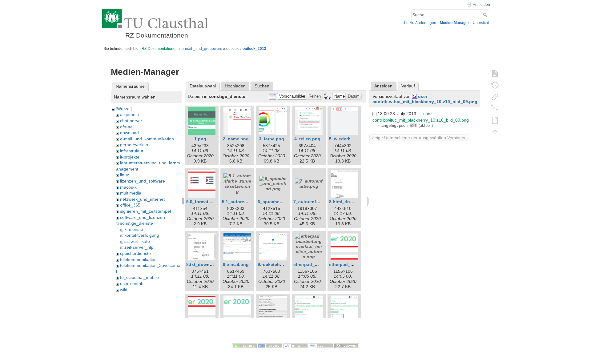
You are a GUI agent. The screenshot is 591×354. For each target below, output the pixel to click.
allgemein (129, 114)
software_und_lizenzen (142, 217)
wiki (123, 289)
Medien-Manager (454, 23)
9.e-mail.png (236, 264)
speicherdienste (135, 253)
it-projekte (129, 157)
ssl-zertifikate (137, 241)
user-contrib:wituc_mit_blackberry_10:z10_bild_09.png (424, 99)
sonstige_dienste (136, 223)
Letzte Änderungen (420, 23)
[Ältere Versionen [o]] (495, 85)
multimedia (130, 193)
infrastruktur (131, 150)
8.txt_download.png (207, 264)
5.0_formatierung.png (208, 201)
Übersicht (481, 23)
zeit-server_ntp (139, 247)
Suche (486, 15)
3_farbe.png (271, 138)
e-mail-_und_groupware (202, 48)
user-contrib (131, 283)
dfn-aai (127, 126)
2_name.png (236, 138)
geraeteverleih (134, 144)
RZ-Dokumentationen (160, 48)
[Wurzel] (124, 108)
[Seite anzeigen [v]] (495, 73)
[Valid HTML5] (295, 346)
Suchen (262, 85)
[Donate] (244, 346)
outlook (232, 48)
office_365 (130, 205)
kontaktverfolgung (141, 235)
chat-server (131, 120)
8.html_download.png (352, 201)
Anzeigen (383, 85)
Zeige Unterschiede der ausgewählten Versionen (419, 137)
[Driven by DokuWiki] (346, 346)
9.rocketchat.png (275, 264)
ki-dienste (133, 229)
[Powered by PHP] (270, 346)
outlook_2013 (254, 48)
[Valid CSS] (321, 346)
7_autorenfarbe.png (314, 201)
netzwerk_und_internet (142, 199)
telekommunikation (138, 259)
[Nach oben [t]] (495, 132)
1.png (200, 138)
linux (124, 174)
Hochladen (235, 85)
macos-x (128, 187)
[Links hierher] (495, 97)
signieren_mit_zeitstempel (145, 211)
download (129, 132)
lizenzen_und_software (142, 181)
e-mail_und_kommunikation (147, 138)
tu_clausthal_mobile (139, 277)
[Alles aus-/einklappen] (495, 108)
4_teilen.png (307, 138)
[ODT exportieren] (495, 120)
